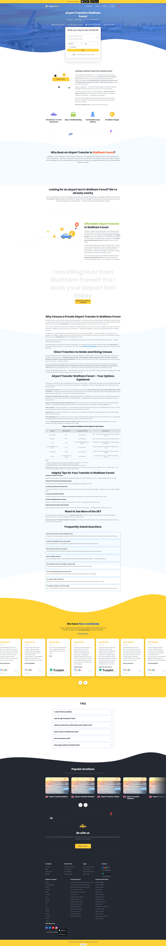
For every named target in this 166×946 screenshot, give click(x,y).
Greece (47, 899)
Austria (47, 909)
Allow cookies (83, 944)
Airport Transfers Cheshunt (133, 797)
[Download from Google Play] (94, 1)
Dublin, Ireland (99, 904)
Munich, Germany (100, 899)
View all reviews (83, 634)
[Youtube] (53, 928)
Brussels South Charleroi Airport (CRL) (80, 885)
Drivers (97, 6)
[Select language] (119, 6)
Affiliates (47, 874)
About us (47, 867)
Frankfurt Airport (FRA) (76, 901)
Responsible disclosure (89, 871)
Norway (47, 911)
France (47, 887)
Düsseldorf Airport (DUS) (76, 897)
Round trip (73, 47)
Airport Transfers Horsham (84, 797)
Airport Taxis (70, 19)
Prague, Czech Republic (102, 916)
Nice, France (99, 892)
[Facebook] (46, 928)
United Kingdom (78, 19)
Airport (54, 6)
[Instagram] (56, 928)
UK (46, 904)
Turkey (47, 921)
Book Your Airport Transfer (83, 301)
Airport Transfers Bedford (58, 797)
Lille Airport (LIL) (74, 894)
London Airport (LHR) (75, 916)
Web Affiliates (67, 871)
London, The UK (99, 914)
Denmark (47, 916)
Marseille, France (100, 894)
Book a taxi (61, 79)
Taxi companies (68, 874)
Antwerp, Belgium (100, 885)
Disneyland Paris (100, 897)
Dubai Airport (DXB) (75, 914)
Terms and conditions (88, 867)
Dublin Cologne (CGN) (76, 899)
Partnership (89, 6)
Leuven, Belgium (100, 887)
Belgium (47, 882)
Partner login (86, 874)
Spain (46, 892)
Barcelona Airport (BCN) (76, 909)
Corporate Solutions (69, 867)
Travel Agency (68, 869)
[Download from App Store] (85, 1)
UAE (46, 906)
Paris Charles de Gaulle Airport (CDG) (80, 887)
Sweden (47, 914)
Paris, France (99, 889)
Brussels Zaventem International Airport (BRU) (82, 882)
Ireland (47, 901)
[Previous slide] (80, 683)
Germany (47, 889)
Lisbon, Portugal (99, 911)
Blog (46, 869)
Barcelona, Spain (100, 909)
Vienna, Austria (99, 918)
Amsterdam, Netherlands (102, 906)
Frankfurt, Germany (101, 901)
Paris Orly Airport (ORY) (76, 889)
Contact (104, 6)
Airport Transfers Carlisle (110, 797)
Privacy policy (86, 869)
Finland (47, 918)
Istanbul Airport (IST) (75, 911)
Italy (46, 897)
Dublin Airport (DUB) (75, 906)
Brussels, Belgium (100, 882)
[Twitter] (50, 928)
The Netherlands (49, 885)
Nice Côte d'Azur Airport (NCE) (78, 892)
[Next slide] (86, 683)
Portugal (47, 894)
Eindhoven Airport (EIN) (76, 904)
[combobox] (79, 36)
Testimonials (48, 871)
